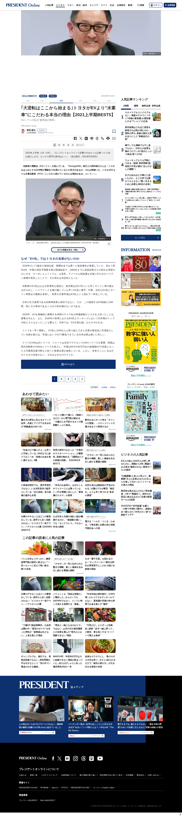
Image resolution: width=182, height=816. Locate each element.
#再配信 (53, 96)
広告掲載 (129, 775)
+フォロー (42, 130)
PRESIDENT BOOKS (80, 788)
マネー (70, 5)
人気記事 (49, 5)
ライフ (104, 5)
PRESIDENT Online (29, 126)
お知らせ (23, 775)
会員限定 (121, 5)
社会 (112, 5)
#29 (27, 101)
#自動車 (43, 96)
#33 (94, 101)
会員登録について (68, 775)
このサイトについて (49, 775)
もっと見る (140, 237)
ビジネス (60, 5)
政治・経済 (81, 5)
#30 (42, 101)
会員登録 (171, 5)
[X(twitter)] (60, 758)
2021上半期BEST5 (29, 96)
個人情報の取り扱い (88, 775)
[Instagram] (75, 758)
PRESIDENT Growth (28, 788)
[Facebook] (53, 758)
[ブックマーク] (114, 131)
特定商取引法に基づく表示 (111, 775)
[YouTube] (100, 758)
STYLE (64, 788)
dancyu (55, 788)
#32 (80, 101)
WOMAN (44, 788)
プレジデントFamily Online (103, 788)
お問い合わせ (153, 775)
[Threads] (83, 758)
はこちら (141, 376)
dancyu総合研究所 (47, 800)
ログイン (157, 5)
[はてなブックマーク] (67, 758)
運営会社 (140, 775)
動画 (130, 5)
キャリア (94, 5)
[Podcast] (91, 758)
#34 (108, 101)
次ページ (79, 145)
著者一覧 (33, 775)
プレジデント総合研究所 (28, 800)
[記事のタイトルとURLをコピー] (102, 138)
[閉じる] (180, 814)
